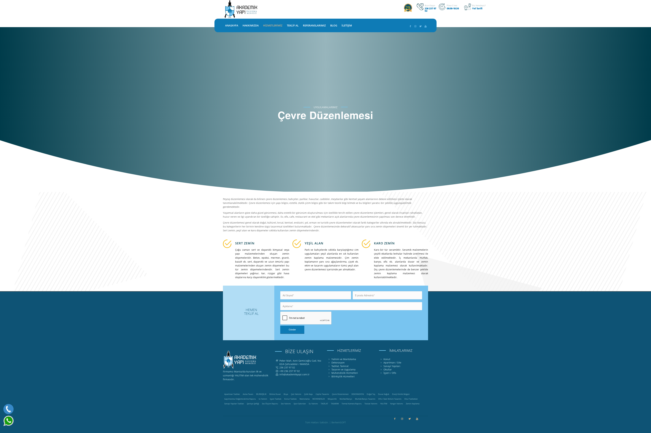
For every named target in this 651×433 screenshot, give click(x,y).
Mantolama (305, 399)
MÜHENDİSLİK (318, 399)
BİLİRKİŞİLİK (261, 394)
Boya (286, 394)
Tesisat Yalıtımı (370, 403)
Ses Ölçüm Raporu (270, 403)
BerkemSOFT (338, 422)
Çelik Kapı (308, 394)
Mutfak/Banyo (346, 399)
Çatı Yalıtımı (296, 394)
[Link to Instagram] (415, 26)
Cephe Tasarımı (322, 394)
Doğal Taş (371, 394)
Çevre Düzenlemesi (340, 394)
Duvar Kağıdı (383, 394)
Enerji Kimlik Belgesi (401, 394)
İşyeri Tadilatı (275, 399)
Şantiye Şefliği (253, 403)
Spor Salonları (300, 403)
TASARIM (335, 403)
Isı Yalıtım (263, 399)
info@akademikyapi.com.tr (294, 374)
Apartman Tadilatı (232, 394)
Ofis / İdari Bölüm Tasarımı (389, 399)
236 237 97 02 (430, 9)
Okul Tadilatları (411, 399)
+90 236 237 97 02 (289, 371)
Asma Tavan (248, 394)
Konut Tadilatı (290, 399)
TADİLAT (324, 403)
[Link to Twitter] (420, 26)
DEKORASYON (357, 394)
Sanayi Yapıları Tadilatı (234, 403)
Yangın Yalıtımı (396, 403)
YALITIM (383, 403)
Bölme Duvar (275, 394)
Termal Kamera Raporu (352, 403)
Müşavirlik (332, 399)
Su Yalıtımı (313, 403)
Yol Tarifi (477, 8)
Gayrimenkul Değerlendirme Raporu (240, 399)
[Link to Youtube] (425, 26)
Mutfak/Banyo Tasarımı (365, 399)
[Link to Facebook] (410, 26)
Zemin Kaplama (412, 403)
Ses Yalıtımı (286, 403)
